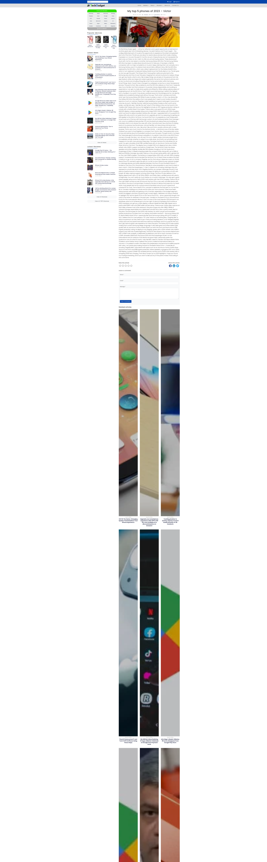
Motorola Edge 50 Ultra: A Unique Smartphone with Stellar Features (105, 173)
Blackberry (113, 23)
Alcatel (91, 26)
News (152, 5)
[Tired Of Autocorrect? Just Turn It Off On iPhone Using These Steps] (90, 84)
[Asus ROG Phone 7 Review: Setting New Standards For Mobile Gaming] (90, 160)
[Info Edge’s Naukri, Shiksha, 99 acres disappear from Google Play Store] (90, 113)
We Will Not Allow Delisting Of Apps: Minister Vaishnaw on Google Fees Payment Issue (105, 120)
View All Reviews (102, 197)
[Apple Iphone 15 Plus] (114, 40)
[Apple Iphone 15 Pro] (106, 40)
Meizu (105, 23)
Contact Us (175, 5)
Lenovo (113, 18)
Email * (122, 280)
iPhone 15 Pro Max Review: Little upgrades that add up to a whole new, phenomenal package (105, 181)
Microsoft (98, 21)
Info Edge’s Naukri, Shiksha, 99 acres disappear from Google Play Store (105, 112)
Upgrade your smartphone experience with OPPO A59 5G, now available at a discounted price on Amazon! (105, 67)
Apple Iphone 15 (90, 45)
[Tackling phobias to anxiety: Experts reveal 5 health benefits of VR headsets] (90, 76)
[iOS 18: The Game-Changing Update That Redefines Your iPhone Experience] (90, 59)
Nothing (113, 13)
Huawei (98, 18)
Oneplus (91, 16)
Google (105, 16)
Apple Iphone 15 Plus (113, 47)
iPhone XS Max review (101, 165)
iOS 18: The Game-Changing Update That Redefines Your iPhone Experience (106, 58)
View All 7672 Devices (102, 201)
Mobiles (145, 5)
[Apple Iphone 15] (90, 40)
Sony (113, 16)
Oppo (98, 23)
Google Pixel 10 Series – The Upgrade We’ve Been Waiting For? (105, 151)
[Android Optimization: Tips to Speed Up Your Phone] (90, 129)
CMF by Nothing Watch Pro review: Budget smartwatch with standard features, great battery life (105, 190)
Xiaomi (105, 21)
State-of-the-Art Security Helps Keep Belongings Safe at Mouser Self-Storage (105, 135)
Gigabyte (113, 26)
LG (113, 21)
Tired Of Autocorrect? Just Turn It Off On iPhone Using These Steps (105, 82)
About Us (167, 5)
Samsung (91, 13)
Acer (91, 21)
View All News (102, 142)
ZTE (105, 26)
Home (139, 5)
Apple (98, 13)
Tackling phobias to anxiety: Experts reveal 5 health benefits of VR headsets (105, 75)
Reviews (159, 5)
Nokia (105, 18)
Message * (123, 286)
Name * (122, 274)
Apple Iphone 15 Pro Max (98, 46)
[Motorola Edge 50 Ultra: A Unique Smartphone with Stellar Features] (90, 175)
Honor (91, 23)
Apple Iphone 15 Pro (106, 46)
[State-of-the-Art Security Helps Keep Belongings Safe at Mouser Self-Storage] (90, 136)
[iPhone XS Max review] (90, 168)
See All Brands (102, 28)
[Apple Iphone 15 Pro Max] (98, 40)
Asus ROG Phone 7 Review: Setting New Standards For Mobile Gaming (105, 158)
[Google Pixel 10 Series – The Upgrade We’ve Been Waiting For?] (90, 153)
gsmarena (157, 14)
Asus (98, 16)
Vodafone (98, 26)
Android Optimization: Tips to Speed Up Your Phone (104, 127)
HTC (91, 18)
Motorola (106, 13)
